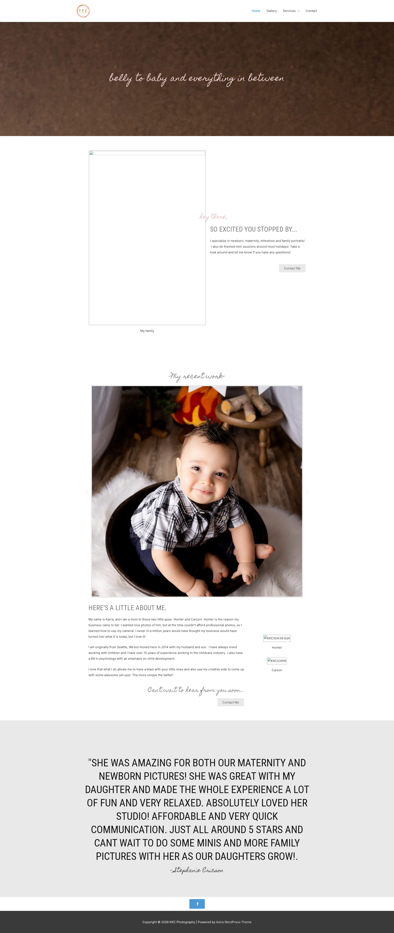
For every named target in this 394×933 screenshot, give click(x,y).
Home (256, 11)
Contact (311, 11)
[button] (292, 268)
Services (289, 11)
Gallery (272, 11)
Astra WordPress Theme (234, 922)
